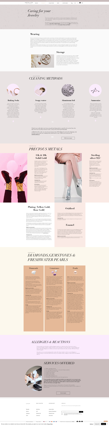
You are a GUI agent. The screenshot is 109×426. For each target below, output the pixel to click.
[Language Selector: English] (45, 421)
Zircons (56, 291)
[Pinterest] (79, 421)
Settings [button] (91, 424)
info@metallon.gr (36, 134)
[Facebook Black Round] (77, 421)
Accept (103, 424)
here (35, 286)
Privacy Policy (50, 424)
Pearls (68, 276)
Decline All (97, 424)
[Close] (107, 424)
